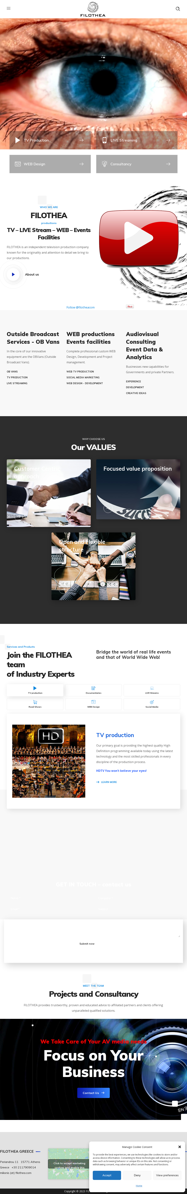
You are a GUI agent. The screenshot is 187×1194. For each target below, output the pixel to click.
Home (139, 1185)
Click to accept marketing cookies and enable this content (69, 1165)
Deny (137, 1175)
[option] (26, 844)
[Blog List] (50, 140)
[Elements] (137, 164)
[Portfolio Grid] (50, 164)
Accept (106, 1175)
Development (135, 387)
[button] (180, 1147)
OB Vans (12, 371)
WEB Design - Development (84, 383)
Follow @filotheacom (80, 307)
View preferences (167, 1175)
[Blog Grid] (137, 140)
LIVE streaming (17, 383)
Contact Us (91, 1093)
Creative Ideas (136, 393)
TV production (17, 377)
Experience (133, 381)
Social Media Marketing (83, 377)
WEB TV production (80, 371)
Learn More (109, 782)
